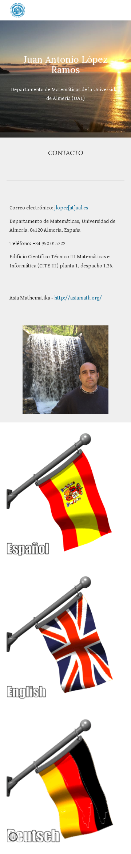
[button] (13, 839)
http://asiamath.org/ (78, 298)
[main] (65, 65)
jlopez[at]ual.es (71, 208)
